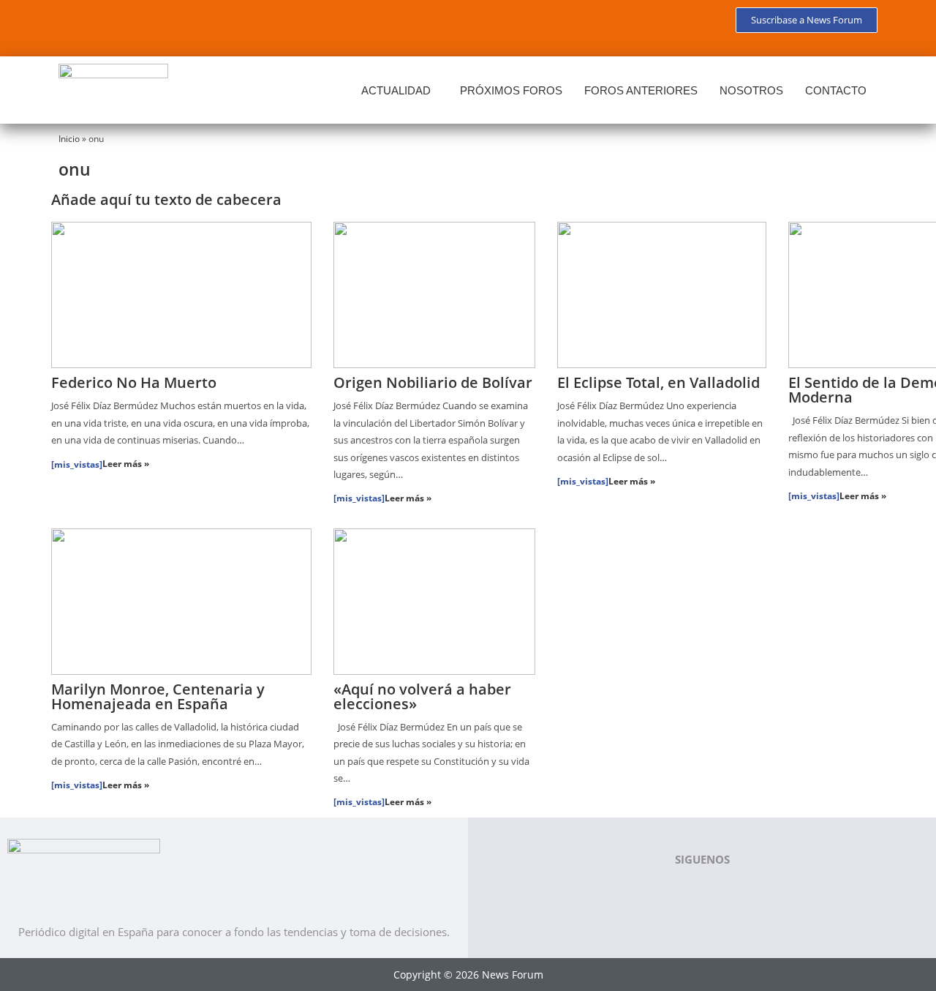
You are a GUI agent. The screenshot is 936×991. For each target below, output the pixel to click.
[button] (399, 90)
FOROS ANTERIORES (641, 90)
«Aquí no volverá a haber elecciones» (422, 696)
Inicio (69, 138)
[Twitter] (120, 25)
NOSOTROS (751, 90)
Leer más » (125, 463)
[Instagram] (206, 25)
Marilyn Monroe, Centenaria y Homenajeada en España (158, 696)
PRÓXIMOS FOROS (511, 90)
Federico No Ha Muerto (133, 382)
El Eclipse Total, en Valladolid (658, 382)
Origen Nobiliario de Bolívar (432, 382)
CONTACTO (836, 90)
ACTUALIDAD (396, 90)
